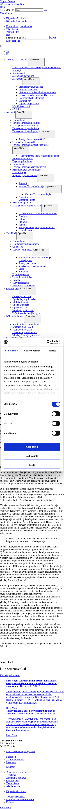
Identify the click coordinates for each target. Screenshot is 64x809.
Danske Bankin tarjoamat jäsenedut (36, 95)
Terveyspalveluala (27, 263)
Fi (1, 46)
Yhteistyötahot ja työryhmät (26, 335)
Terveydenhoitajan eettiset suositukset (30, 145)
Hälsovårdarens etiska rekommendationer (39, 155)
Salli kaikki (32, 446)
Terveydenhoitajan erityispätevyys (29, 167)
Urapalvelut (18, 164)
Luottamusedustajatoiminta (25, 244)
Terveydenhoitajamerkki (24, 142)
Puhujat (22, 219)
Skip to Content (7, 1)
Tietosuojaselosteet (15, 796)
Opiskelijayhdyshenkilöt (24, 299)
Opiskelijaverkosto (21, 296)
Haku (2, 7)
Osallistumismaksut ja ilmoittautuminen (38, 213)
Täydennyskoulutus (22, 161)
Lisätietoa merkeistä (28, 89)
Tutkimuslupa (19, 172)
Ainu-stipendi (25, 197)
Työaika (16, 280)
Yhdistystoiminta (20, 302)
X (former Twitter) (15, 759)
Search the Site (7, 10)
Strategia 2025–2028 (22, 327)
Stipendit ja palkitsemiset (24, 175)
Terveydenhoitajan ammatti (25, 125)
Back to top (5, 807)
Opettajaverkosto (20, 304)
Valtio (21, 268)
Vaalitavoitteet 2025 (22, 329)
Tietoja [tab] (52, 350)
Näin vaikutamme (15, 316)
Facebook (11, 756)
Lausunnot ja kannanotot (24, 332)
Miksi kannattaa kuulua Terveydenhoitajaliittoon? (36, 67)
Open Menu (34, 60)
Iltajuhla (23, 224)
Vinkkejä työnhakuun (23, 310)
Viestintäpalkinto (27, 199)
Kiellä (32, 465)
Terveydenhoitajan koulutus (26, 122)
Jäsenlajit (16, 70)
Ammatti (10, 112)
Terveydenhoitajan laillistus (25, 128)
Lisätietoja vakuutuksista (31, 86)
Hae (8, 34)
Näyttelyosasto (26, 230)
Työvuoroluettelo (20, 282)
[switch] (56, 413)
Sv (7, 51)
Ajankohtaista (13, 786)
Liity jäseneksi (13, 40)
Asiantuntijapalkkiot (22, 202)
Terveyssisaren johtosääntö (32, 139)
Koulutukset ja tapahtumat (19, 26)
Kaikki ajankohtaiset (10, 675)
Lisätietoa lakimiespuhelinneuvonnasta (37, 92)
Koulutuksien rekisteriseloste (20, 799)
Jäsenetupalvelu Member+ (31, 98)
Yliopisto (23, 271)
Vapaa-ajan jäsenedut (29, 103)
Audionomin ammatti (22, 158)
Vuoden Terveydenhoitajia (38, 194)
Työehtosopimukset (22, 249)
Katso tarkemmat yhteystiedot (20, 751)
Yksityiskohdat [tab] (32, 350)
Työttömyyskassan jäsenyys (26, 313)
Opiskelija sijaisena (21, 307)
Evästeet (10, 802)
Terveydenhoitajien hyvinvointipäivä (37, 227)
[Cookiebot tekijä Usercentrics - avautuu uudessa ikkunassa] (46, 342)
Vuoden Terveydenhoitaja (31, 186)
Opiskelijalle (12, 288)
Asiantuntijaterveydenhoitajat (26, 169)
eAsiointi (16, 109)
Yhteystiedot (12, 32)
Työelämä (11, 233)
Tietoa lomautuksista (22, 277)
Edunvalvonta (19, 120)
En (7, 54)
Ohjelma (23, 216)
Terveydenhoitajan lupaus (25, 131)
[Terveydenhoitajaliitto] (12, 4)
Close (47, 10)
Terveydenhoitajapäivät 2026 (26, 205)
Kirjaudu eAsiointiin (16, 18)
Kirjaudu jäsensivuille (16, 21)
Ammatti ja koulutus (16, 777)
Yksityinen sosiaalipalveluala (33, 266)
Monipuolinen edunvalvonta (26, 324)
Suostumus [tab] (11, 350)
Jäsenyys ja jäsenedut (16, 59)
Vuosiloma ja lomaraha (23, 285)
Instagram (11, 762)
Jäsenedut (17, 78)
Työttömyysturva (20, 274)
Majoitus (23, 222)
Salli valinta (32, 455)
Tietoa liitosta (12, 783)
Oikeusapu (17, 246)
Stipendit (23, 183)
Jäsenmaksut (18, 73)
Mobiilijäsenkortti (21, 106)
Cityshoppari (25, 100)
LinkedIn (11, 767)
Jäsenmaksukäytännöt (23, 76)
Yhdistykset (12, 29)
